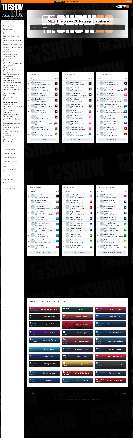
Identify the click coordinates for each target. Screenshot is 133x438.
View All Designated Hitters (112, 253)
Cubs (111, 124)
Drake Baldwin (75, 240)
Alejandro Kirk (75, 212)
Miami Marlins (17, 83)
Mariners (79, 124)
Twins (113, 96)
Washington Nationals (10, 142)
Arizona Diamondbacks (10, 27)
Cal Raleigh (74, 195)
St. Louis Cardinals (12, 124)
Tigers (44, 113)
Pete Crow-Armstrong (112, 122)
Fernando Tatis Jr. (110, 105)
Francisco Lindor (41, 133)
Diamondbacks (114, 130)
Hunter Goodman (76, 246)
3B (58, 214)
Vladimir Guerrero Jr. (42, 229)
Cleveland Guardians (9, 56)
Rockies (79, 248)
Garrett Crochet (41, 93)
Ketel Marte (39, 206)
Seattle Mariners (11, 120)
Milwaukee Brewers (9, 87)
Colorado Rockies (12, 59)
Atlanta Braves (11, 33)
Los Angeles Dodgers (11, 79)
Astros (114, 197)
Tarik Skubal (39, 110)
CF (116, 96)
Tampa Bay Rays (11, 128)
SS (47, 90)
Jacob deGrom (75, 133)
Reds (116, 208)
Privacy (29, 393)
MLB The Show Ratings (121, 393)
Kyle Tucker (108, 116)
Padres (122, 107)
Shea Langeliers (75, 217)
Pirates (44, 101)
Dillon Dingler (75, 234)
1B (51, 231)
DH (117, 197)
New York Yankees (11, 99)
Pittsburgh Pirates (12, 107)
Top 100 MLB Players (72, 1)
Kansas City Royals (12, 71)
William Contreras (76, 206)
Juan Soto (38, 122)
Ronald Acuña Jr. (110, 99)
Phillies (44, 118)
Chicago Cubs (17, 45)
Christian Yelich (110, 217)
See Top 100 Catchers (78, 253)
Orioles (43, 225)
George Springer (110, 223)
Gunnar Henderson (42, 223)
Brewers (82, 208)
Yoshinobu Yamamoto (78, 127)
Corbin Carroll (109, 127)
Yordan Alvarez (109, 195)
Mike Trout (108, 133)
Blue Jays (46, 231)
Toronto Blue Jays (12, 136)
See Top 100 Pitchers (77, 140)
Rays (112, 214)
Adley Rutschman (76, 223)
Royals (44, 90)
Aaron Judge (39, 82)
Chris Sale (39, 127)
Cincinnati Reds (10, 52)
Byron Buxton (109, 93)
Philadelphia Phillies (9, 104)
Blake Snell (74, 116)
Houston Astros (11, 66)
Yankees (44, 84)
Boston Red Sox (12, 41)
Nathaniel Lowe (110, 240)
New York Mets (11, 94)
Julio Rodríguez (109, 110)
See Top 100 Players (43, 140)
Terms (33, 393)
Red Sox (44, 96)
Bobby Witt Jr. (40, 88)
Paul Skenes (39, 99)
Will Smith (74, 200)
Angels (113, 135)
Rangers (79, 135)
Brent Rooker (109, 200)
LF (55, 124)
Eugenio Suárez (109, 206)
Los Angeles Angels (11, 75)
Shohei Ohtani (40, 105)
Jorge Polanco (109, 234)
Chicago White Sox (12, 48)
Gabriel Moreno (75, 229)
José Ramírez (39, 212)
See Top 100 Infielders (43, 253)
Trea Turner (39, 246)
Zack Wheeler (40, 116)
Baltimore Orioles (12, 37)
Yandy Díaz (108, 212)
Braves (44, 130)
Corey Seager (40, 217)
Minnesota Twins (12, 90)
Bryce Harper (39, 234)
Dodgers (45, 107)
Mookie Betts (40, 240)
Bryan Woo (74, 122)
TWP (50, 107)
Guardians (54, 214)
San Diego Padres (10, 111)
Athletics (13, 29)
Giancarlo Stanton (111, 246)
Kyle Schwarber (110, 229)
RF (48, 84)
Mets (52, 124)
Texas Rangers (10, 132)
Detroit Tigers (17, 63)
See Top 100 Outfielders (112, 140)
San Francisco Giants (11, 115)
